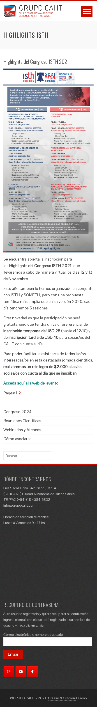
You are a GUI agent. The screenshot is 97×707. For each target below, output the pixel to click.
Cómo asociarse (17, 438)
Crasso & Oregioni (62, 698)
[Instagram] (8, 671)
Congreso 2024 (17, 411)
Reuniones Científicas (22, 420)
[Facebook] (32, 671)
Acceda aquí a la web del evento (30, 383)
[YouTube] (20, 671)
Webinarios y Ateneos (22, 429)
